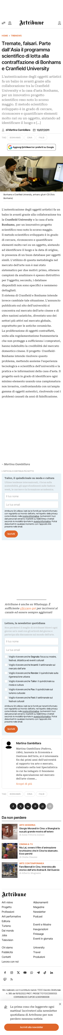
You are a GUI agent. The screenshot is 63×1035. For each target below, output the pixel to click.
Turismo (6, 926)
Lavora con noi (10, 961)
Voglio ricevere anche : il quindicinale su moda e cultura (31, 683)
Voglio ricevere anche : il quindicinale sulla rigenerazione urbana (33, 675)
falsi (41, 137)
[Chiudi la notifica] (60, 1003)
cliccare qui (28, 608)
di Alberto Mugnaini (30, 873)
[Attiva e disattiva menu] (3, 23)
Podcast (38, 916)
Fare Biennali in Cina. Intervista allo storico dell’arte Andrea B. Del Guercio (39, 868)
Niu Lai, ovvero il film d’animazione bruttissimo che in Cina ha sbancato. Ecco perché (38, 850)
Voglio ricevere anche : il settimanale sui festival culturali (31, 699)
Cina (29, 137)
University (39, 947)
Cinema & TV (26, 844)
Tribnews (16, 35)
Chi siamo (7, 947)
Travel (36, 952)
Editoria (6, 921)
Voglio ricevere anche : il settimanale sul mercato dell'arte (32, 666)
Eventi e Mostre (42, 924)
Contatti (6, 957)
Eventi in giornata (43, 938)
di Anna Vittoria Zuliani (31, 835)
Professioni (8, 911)
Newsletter (39, 911)
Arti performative (11, 916)
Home (5, 35)
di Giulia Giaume (28, 857)
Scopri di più (24, 783)
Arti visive (7, 902)
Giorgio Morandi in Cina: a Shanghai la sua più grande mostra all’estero (39, 830)
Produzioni (39, 957)
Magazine (38, 907)
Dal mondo (8, 930)
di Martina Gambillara (18, 130)
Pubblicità (7, 952)
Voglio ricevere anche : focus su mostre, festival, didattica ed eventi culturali (32, 658)
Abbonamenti (40, 902)
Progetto (7, 907)
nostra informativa (30, 516)
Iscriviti (11, 533)
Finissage (38, 934)
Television (7, 940)
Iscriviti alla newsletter (31, 1027)
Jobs (4, 935)
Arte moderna (27, 825)
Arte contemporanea (31, 863)
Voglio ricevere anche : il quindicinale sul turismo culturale (31, 691)
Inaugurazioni (40, 929)
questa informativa (42, 521)
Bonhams (15, 137)
